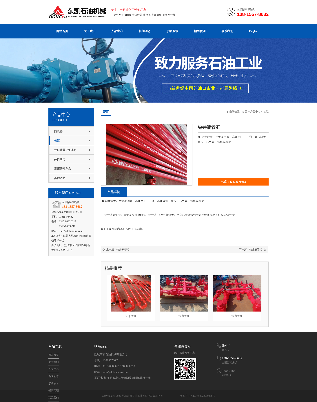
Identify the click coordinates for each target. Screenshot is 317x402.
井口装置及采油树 (65, 150)
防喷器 (58, 131)
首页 (244, 111)
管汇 (57, 140)
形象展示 (172, 31)
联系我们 (227, 31)
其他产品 (59, 178)
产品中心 (117, 31)
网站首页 (62, 31)
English (253, 31)
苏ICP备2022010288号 (202, 395)
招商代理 (200, 31)
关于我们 (90, 31)
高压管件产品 (62, 168)
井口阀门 (59, 159)
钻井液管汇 (122, 249)
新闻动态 (145, 31)
